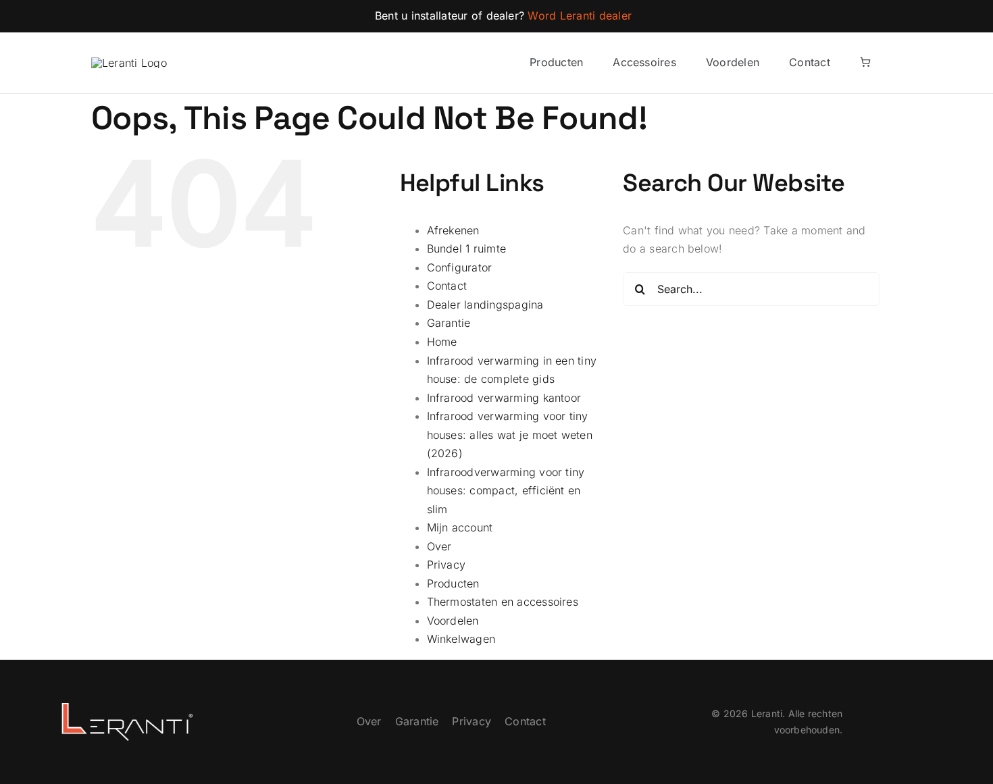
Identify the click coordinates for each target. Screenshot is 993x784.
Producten (453, 583)
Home (442, 341)
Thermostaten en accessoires (502, 601)
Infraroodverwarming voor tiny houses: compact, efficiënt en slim (506, 490)
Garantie (449, 323)
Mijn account (460, 527)
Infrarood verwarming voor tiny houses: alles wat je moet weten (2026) (509, 434)
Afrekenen (453, 230)
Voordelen (453, 620)
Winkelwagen (461, 639)
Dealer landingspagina (485, 304)
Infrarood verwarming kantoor (504, 397)
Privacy (446, 564)
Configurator (459, 267)
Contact (447, 285)
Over (439, 546)
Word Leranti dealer (580, 15)
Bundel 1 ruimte (467, 248)
